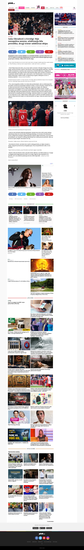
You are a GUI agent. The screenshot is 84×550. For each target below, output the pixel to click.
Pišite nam (55, 541)
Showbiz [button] (27, 7)
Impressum (40, 541)
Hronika (33, 7)
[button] (9, 212)
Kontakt (29, 541)
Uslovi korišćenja (47, 541)
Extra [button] (57, 7)
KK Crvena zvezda (18, 198)
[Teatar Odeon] (43, 8)
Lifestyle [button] (52, 7)
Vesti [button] (16, 7)
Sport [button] (46, 7)
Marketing (34, 541)
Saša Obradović (33, 198)
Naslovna (11, 7)
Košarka (10, 36)
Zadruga (21, 7)
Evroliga (11, 198)
